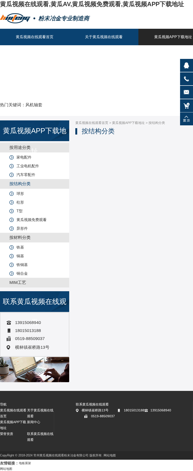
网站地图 (110, 455)
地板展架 (25, 463)
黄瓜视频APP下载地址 (128, 123)
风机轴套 (33, 104)
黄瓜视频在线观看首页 (91, 123)
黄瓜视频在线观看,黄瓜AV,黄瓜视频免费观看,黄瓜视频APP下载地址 (92, 4)
